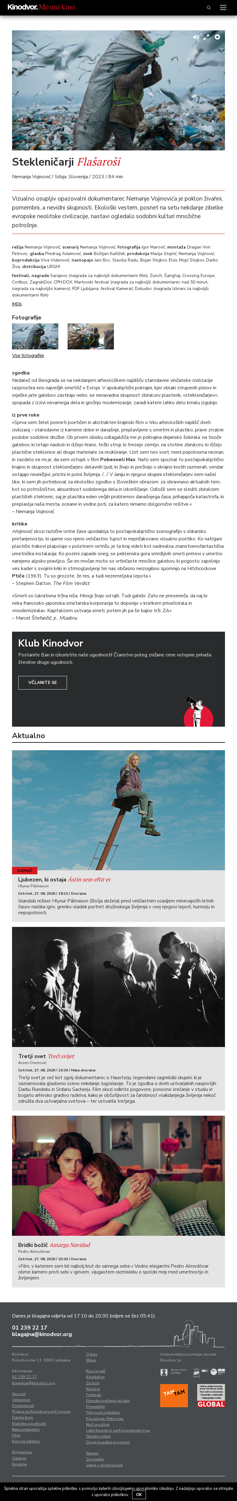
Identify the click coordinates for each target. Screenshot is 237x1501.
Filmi (16, 1435)
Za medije (95, 1459)
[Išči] (209, 7)
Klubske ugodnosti (29, 1423)
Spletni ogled (98, 1436)
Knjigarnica (22, 1452)
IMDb (17, 304)
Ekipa (91, 1360)
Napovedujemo (26, 1429)
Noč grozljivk (98, 1424)
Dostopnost (23, 1405)
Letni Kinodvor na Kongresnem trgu (118, 1430)
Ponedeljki (95, 1406)
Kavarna (19, 1464)
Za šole (92, 1383)
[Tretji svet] (118, 987)
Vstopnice (21, 1400)
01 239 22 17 (29, 1327)
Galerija (19, 1458)
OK (139, 1495)
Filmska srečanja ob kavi (108, 1401)
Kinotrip (93, 1389)
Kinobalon (95, 1377)
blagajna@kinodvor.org (42, 1334)
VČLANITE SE (42, 683)
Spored (19, 1394)
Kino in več (95, 1371)
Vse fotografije (28, 355)
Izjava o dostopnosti (104, 1465)
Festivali (93, 1395)
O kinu (91, 1354)
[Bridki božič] (118, 1176)
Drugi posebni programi (108, 1442)
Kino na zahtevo (26, 1441)
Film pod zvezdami (103, 1412)
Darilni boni (22, 1417)
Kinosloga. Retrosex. (105, 1418)
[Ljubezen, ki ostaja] (118, 810)
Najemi (92, 1453)
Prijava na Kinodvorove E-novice (41, 1411)
